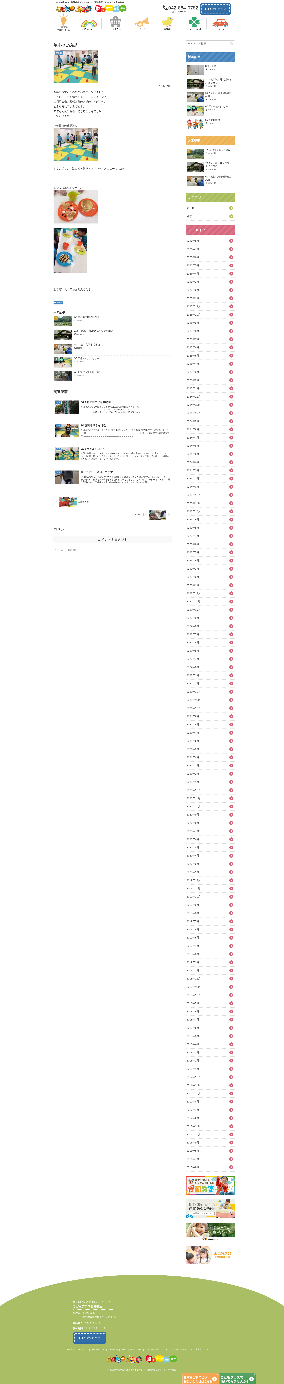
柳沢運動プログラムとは (77, 1349)
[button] (231, 43)
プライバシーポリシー (182, 1349)
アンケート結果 (152, 1349)
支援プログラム (98, 1349)
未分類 (59, 302)
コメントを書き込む (113, 539)
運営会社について (203, 1349)
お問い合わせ (218, 8)
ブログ (124, 1349)
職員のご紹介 (136, 1349)
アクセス (166, 1349)
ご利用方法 (113, 1349)
